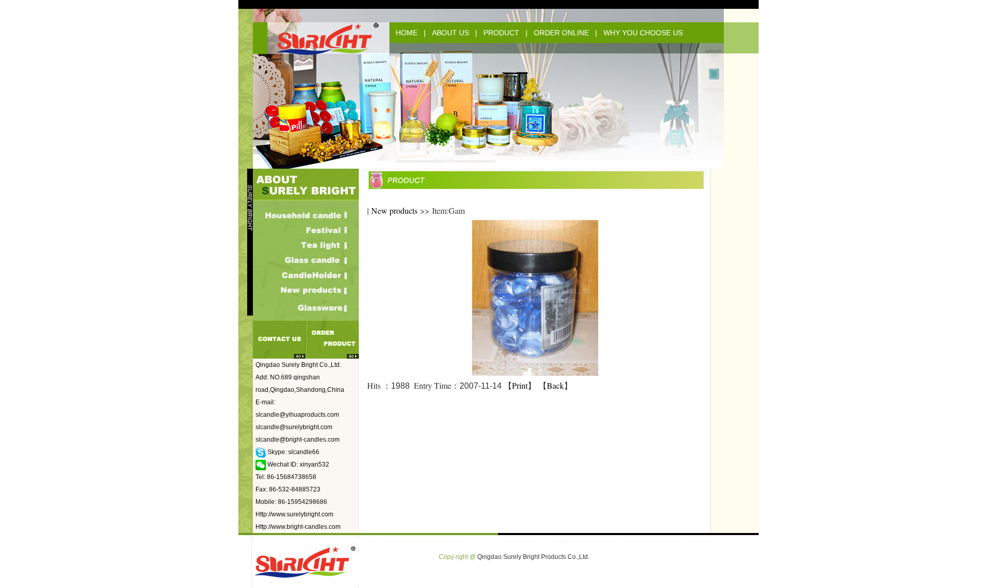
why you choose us (643, 33)
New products (394, 210)
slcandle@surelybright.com (293, 427)
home (406, 33)
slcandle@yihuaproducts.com (297, 414)
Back (555, 385)
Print (520, 385)
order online (561, 33)
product (501, 33)
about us (450, 33)
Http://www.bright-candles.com (298, 526)
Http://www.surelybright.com (294, 514)
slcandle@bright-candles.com (297, 439)
